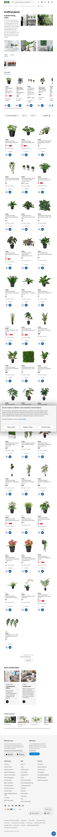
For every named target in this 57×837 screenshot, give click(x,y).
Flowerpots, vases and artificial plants (28, 6)
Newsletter (23, 788)
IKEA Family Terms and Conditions (11, 827)
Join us (22, 767)
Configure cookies (28, 427)
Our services (40, 764)
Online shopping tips (8, 777)
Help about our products (9, 775)
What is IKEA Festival (25, 801)
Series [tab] (6, 54)
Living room (16, 6)
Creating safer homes (26, 785)
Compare (10, 151)
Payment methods (8, 769)
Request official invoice (9, 772)
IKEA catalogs (24, 772)
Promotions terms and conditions (18, 822)
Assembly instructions (9, 788)
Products (10, 6)
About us (23, 764)
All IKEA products (25, 769)
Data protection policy (40, 820)
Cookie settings (31, 820)
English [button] (48, 813)
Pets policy (23, 825)
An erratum (6, 797)
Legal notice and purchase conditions (11, 820)
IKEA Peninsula (24, 793)
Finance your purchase (43, 780)
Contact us (6, 764)
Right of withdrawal (8, 782)
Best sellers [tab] (7, 72)
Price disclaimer (29, 822)
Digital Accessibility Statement (33, 825)
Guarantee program (8, 785)
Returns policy (16, 825)
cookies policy (22, 419)
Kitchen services (41, 769)
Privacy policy (7, 822)
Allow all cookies (45, 427)
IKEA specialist (41, 772)
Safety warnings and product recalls (10, 794)
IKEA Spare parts (8, 790)
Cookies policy (24, 820)
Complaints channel (8, 825)
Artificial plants (40, 6)
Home (5, 6)
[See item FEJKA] (9, 81)
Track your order (8, 767)
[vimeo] (16, 805)
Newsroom (23, 790)
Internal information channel (39, 822)
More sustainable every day (27, 782)
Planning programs (42, 777)
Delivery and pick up (42, 767)
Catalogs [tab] (12, 54)
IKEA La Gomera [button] (35, 813)
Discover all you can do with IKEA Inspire (13, 750)
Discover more (32, 750)
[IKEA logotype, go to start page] (6, 2)
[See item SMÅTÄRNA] (20, 81)
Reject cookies (11, 427)
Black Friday (23, 796)
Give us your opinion (8, 800)
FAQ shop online (8, 780)
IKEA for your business (26, 780)
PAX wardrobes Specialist (43, 775)
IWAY (22, 798)
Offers (22, 777)
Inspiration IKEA (24, 775)
